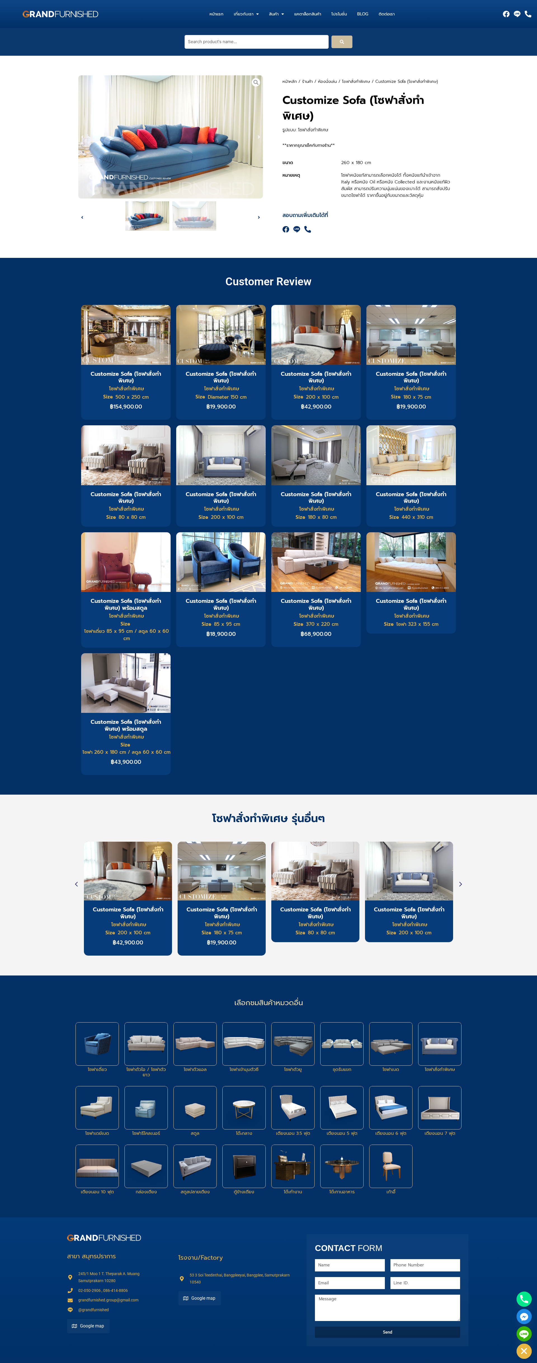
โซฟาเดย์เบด (97, 1133)
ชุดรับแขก (342, 1069)
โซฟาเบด (391, 1069)
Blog (362, 14)
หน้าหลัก (289, 81)
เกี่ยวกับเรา (243, 14)
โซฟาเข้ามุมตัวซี (244, 1069)
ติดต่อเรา (387, 14)
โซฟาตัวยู (293, 1069)
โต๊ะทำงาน (293, 1192)
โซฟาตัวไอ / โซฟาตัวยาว (146, 1072)
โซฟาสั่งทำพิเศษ (356, 81)
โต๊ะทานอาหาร (342, 1192)
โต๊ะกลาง (244, 1133)
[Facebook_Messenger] (524, 1316)
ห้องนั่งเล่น (327, 81)
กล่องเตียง (146, 1192)
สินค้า (274, 14)
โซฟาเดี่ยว (97, 1069)
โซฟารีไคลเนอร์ (146, 1133)
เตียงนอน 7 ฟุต (440, 1133)
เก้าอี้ (391, 1192)
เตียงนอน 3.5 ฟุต (293, 1133)
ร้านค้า (307, 81)
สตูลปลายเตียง (195, 1192)
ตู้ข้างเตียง (244, 1192)
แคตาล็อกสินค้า (307, 14)
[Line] (524, 1333)
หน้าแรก (216, 14)
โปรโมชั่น (339, 14)
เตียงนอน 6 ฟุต (390, 1133)
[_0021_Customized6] (170, 137)
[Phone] (524, 1299)
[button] (82, 137)
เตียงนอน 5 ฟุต (342, 1133)
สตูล (195, 1133)
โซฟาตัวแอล (195, 1069)
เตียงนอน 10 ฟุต (97, 1192)
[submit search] (341, 42)
